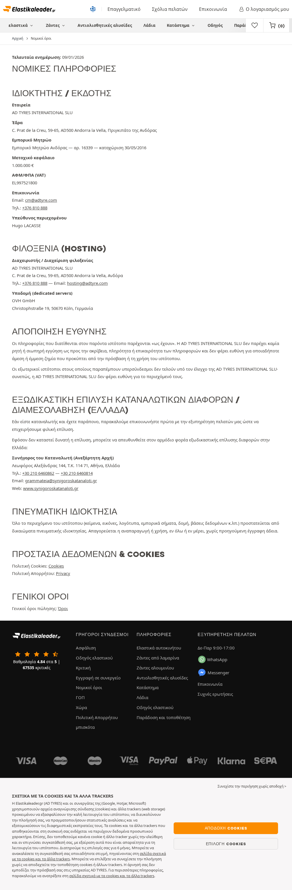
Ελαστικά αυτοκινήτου (159, 648)
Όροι (63, 608)
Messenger (218, 672)
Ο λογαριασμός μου (267, 9)
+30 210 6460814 (77, 473)
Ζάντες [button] (53, 25)
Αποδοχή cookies (226, 828)
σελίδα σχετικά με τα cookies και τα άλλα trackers (111, 875)
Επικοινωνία (213, 9)
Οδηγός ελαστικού (94, 658)
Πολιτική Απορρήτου (97, 717)
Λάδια (149, 25)
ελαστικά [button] (19, 25)
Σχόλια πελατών (170, 9)
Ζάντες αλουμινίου (155, 668)
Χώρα (81, 707)
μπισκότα (85, 727)
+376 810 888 (34, 208)
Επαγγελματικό (124, 9)
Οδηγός (215, 25)
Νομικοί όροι (89, 687)
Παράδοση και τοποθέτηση (163, 717)
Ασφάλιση (86, 648)
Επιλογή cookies (226, 843)
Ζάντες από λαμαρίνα (158, 658)
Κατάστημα (178, 25)
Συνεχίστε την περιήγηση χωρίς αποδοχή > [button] (252, 786)
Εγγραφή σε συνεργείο (98, 678)
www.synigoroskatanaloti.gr (50, 488)
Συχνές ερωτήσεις (215, 694)
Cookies (56, 566)
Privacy (63, 573)
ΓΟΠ (80, 697)
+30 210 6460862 (38, 473)
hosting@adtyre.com (87, 283)
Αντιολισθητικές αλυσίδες (105, 25)
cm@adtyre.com (41, 200)
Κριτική (83, 668)
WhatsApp (217, 659)
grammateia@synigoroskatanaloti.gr (61, 480)
